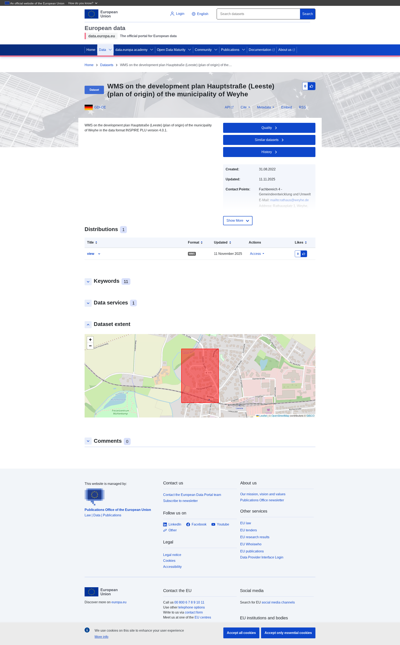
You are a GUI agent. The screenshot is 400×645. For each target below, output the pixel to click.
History (266, 152)
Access (255, 253)
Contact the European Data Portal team (192, 495)
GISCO (310, 415)
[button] (83, 3)
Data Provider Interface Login (261, 557)
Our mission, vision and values (262, 494)
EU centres (203, 617)
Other (173, 530)
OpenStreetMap (280, 415)
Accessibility (172, 566)
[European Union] (121, 591)
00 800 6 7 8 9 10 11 (189, 602)
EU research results (254, 537)
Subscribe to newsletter (180, 501)
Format (193, 242)
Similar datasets (267, 140)
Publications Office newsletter (262, 500)
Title (90, 242)
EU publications (252, 551)
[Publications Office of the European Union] (121, 495)
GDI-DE (100, 107)
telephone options (191, 607)
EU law (245, 523)
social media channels (278, 602)
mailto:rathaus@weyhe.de (289, 200)
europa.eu (118, 602)
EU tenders (248, 530)
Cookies (169, 560)
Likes (299, 242)
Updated (221, 242)
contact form (194, 612)
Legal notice (172, 555)
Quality (266, 128)
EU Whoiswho (250, 544)
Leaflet (263, 415)
